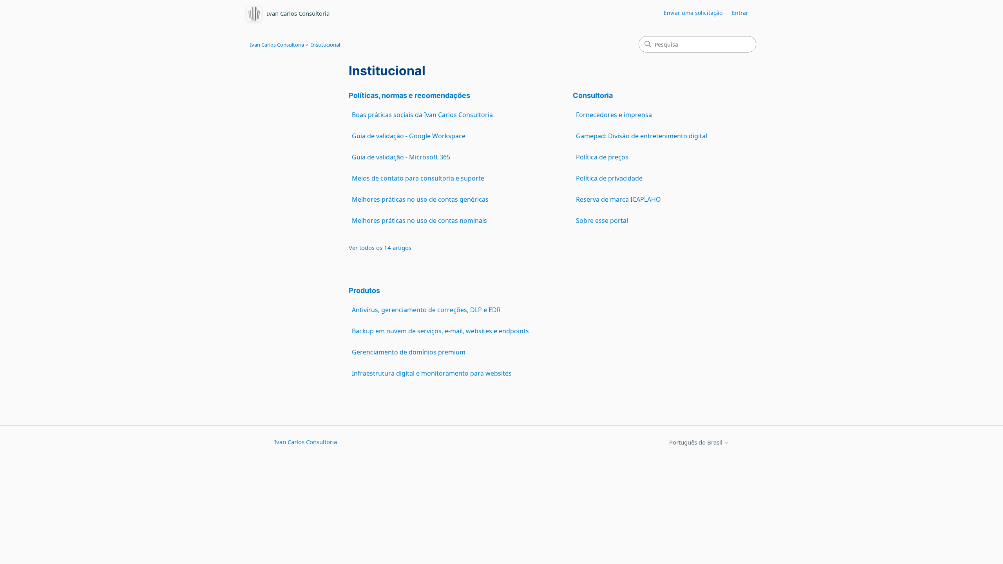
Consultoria (593, 95)
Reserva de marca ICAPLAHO (618, 199)
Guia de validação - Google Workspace (408, 136)
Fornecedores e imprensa (614, 114)
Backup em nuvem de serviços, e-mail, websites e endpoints (440, 331)
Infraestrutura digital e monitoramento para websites (432, 373)
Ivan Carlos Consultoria (277, 44)
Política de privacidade (609, 178)
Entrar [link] (740, 12)
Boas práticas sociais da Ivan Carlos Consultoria (422, 114)
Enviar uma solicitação (693, 12)
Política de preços (602, 157)
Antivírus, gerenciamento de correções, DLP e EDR (426, 310)
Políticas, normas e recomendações (409, 95)
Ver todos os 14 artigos (380, 247)
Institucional (325, 44)
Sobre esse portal (602, 220)
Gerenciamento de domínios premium (408, 352)
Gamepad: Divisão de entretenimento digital (641, 136)
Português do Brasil (696, 442)
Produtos (364, 290)
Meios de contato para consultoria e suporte (418, 178)
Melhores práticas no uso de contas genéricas (420, 199)
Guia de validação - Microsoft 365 (401, 157)
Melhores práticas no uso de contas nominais (419, 220)
